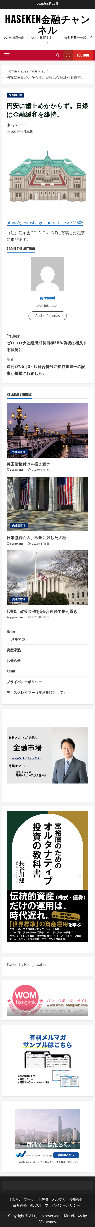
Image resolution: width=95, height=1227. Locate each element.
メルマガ (18, 638)
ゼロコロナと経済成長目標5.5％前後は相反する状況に (47, 342)
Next (80, 876)
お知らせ (14, 660)
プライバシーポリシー (24, 681)
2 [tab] (47, 935)
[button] (7, 55)
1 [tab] (41, 935)
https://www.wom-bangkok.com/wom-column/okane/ (47, 1010)
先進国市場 (15, 95)
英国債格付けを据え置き (28, 464)
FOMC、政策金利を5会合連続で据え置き (42, 611)
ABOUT (36, 1205)
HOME (15, 1199)
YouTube (83, 55)
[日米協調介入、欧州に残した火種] (47, 504)
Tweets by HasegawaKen (27, 964)
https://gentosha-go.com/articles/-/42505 (45, 222)
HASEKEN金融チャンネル (47, 23)
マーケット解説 (36, 1199)
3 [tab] (54, 935)
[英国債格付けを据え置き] (47, 430)
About (11, 671)
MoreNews (73, 1215)
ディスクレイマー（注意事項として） (37, 692)
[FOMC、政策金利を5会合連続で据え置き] (47, 577)
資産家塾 (14, 649)
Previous (14, 876)
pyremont (18, 125)
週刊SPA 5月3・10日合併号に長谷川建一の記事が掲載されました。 (46, 366)
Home (11, 631)
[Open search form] (57, 55)
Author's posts (47, 315)
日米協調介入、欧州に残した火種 (36, 537)
